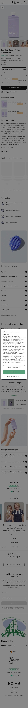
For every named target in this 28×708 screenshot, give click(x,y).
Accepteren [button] (14, 372)
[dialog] (14, 354)
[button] (14, 376)
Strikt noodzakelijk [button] (14, 367)
